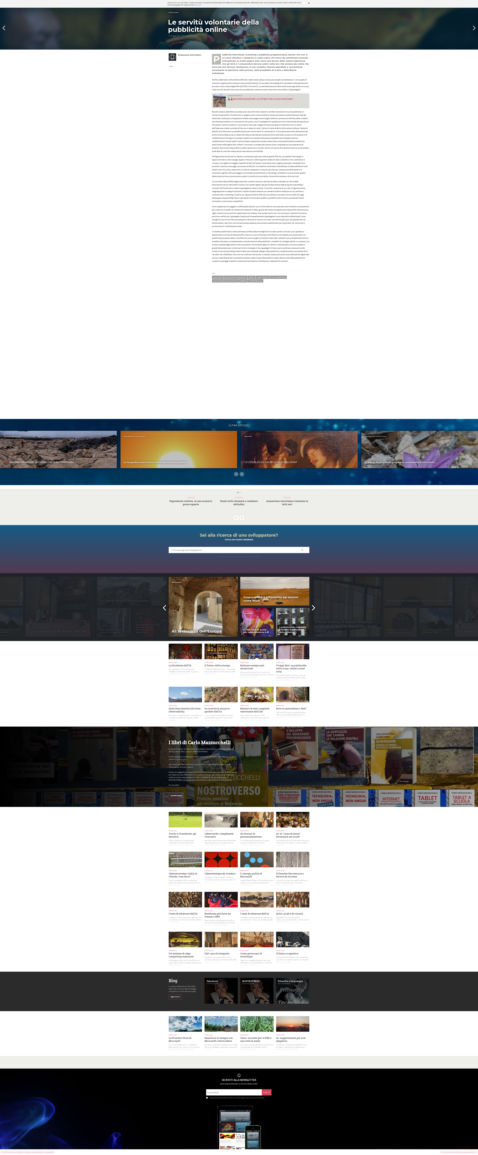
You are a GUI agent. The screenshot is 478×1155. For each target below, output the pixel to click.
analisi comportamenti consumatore (225, 281)
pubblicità (243, 281)
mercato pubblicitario (278, 277)
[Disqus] (260, 320)
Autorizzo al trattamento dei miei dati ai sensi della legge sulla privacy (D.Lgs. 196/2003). (237, 1098)
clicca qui (197, 5)
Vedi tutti (175, 997)
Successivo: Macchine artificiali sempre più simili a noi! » (459, 1152)
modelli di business (255, 281)
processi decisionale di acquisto (235, 277)
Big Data (251, 277)
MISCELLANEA (174, 12)
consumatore (217, 277)
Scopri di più (176, 796)
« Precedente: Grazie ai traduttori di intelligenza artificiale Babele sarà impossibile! (27, 1152)
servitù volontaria (263, 277)
